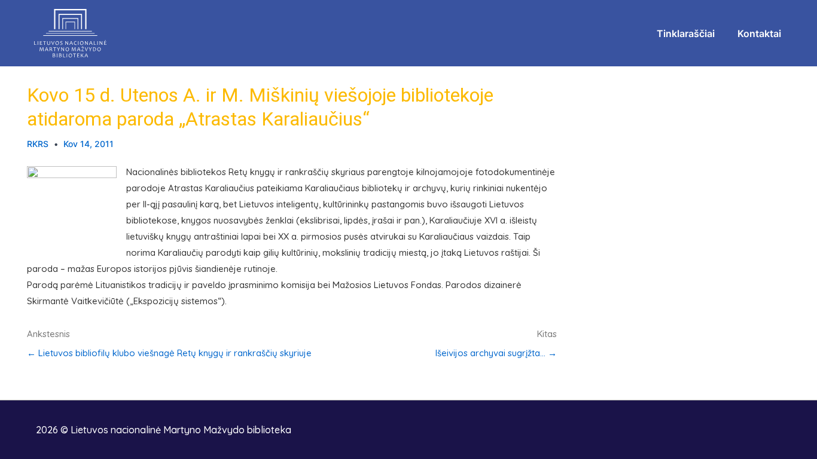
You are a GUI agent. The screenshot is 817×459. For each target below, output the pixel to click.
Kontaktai (759, 33)
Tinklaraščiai (686, 33)
